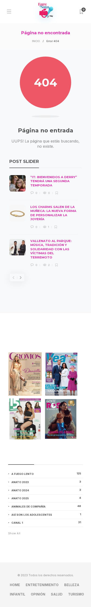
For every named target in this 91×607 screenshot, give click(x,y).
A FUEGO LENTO (46, 474)
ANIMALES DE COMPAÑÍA (46, 506)
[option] (43, 221)
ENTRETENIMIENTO (42, 585)
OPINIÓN (38, 594)
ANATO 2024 (46, 490)
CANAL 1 (46, 522)
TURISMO (76, 594)
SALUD (57, 594)
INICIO (36, 41)
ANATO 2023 (46, 482)
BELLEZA (71, 585)
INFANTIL (17, 594)
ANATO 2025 (46, 498)
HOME (15, 585)
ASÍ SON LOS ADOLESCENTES (46, 514)
